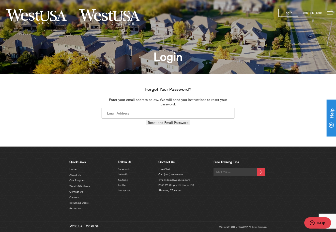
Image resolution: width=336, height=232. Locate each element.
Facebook (124, 169)
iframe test (76, 208)
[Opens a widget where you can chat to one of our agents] (317, 223)
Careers (74, 197)
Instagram (124, 190)
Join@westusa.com (178, 180)
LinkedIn (123, 174)
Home (72, 169)
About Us (75, 175)
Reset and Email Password (168, 122)
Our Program (77, 180)
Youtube (123, 180)
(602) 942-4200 (312, 13)
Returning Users (79, 202)
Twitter (122, 185)
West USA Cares (79, 186)
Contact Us (76, 191)
